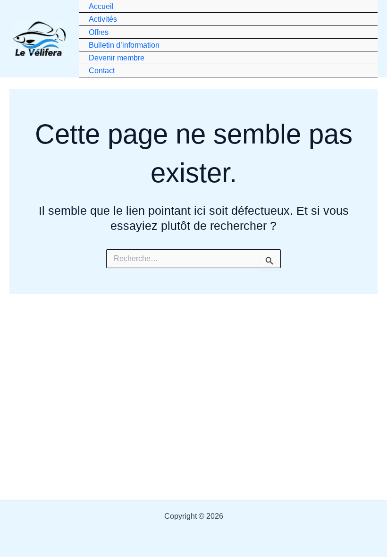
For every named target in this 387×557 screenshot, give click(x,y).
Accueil (101, 6)
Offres (99, 32)
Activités (103, 19)
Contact (102, 70)
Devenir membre (116, 57)
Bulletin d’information (124, 45)
